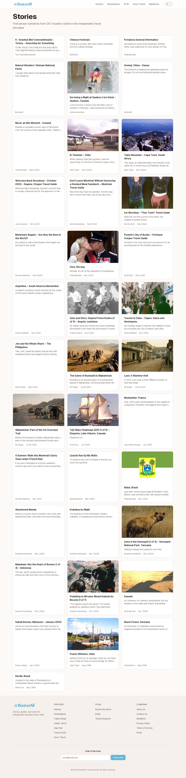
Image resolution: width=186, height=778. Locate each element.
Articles (99, 4)
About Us (141, 709)
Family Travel (60, 723)
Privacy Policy (143, 723)
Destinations (113, 4)
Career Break (60, 718)
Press (139, 732)
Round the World (103, 709)
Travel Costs (60, 732)
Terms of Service (145, 728)
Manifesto (154, 4)
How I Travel (139, 4)
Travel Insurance (103, 718)
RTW (126, 4)
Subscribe (118, 757)
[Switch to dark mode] (169, 4)
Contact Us (142, 714)
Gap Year (58, 728)
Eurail (97, 714)
